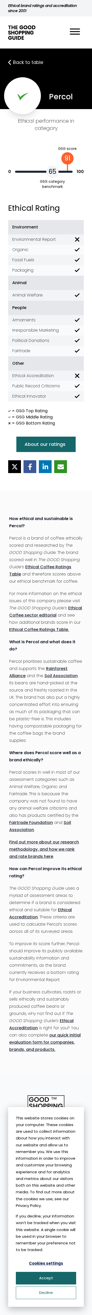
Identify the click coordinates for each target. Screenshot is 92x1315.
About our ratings (45, 444)
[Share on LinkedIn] (45, 466)
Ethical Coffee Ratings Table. (39, 629)
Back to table (28, 62)
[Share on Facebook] (30, 466)
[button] (75, 32)
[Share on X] (14, 466)
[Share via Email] (60, 466)
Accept (46, 1278)
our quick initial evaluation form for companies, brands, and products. (45, 1042)
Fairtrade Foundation (31, 823)
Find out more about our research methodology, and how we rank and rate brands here (44, 849)
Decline (46, 1292)
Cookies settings (46, 1263)
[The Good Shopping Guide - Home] (22, 32)
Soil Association (61, 676)
